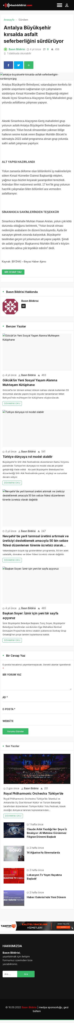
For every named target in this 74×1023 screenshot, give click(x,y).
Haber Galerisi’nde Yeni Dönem (46, 897)
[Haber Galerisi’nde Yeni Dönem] (14, 897)
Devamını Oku (12, 403)
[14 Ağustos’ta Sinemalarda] (14, 853)
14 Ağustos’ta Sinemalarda (43, 852)
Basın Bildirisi (17, 49)
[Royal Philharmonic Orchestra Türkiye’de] (37, 769)
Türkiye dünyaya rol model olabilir (27, 456)
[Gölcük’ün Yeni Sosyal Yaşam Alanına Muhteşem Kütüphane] (37, 352)
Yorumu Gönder (15, 731)
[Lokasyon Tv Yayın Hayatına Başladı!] (14, 875)
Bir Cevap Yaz (13, 272)
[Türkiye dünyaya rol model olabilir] (37, 428)
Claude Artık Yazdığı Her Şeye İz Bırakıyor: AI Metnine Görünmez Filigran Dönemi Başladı (47, 833)
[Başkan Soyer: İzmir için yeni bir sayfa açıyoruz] (37, 585)
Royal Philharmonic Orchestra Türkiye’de (33, 793)
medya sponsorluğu (50, 1007)
